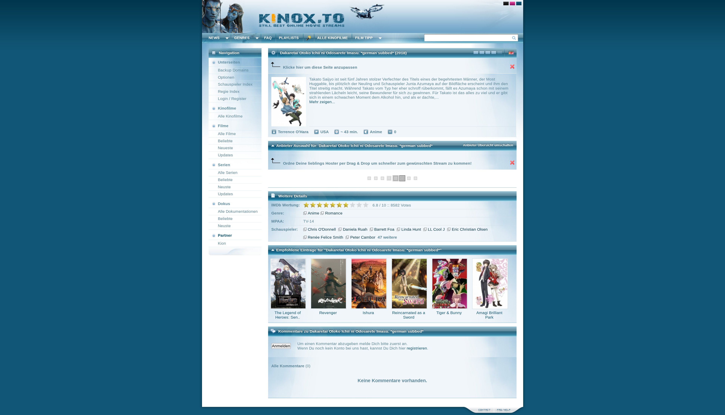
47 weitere (387, 237)
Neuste (224, 187)
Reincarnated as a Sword (408, 314)
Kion (222, 243)
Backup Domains (233, 70)
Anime (313, 213)
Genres (242, 38)
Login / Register (232, 98)
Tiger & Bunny (449, 312)
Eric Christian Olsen (470, 229)
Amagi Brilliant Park (489, 314)
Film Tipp (364, 38)
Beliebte (225, 141)
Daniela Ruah (355, 229)
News (214, 38)
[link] (362, 16)
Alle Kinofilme (332, 38)
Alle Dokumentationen (238, 211)
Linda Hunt (411, 229)
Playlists (289, 38)
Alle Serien (228, 172)
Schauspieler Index (235, 84)
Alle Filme (227, 133)
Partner (225, 235)
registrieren (417, 348)
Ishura (368, 312)
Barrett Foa (384, 229)
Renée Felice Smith (325, 237)
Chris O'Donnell (322, 229)
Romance (333, 213)
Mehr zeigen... (322, 102)
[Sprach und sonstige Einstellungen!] (308, 38)
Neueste (225, 148)
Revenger (328, 312)
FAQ (268, 38)
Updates (225, 155)
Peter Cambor (362, 237)
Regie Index (229, 91)
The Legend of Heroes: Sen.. (288, 314)
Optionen (226, 77)
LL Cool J (436, 229)
